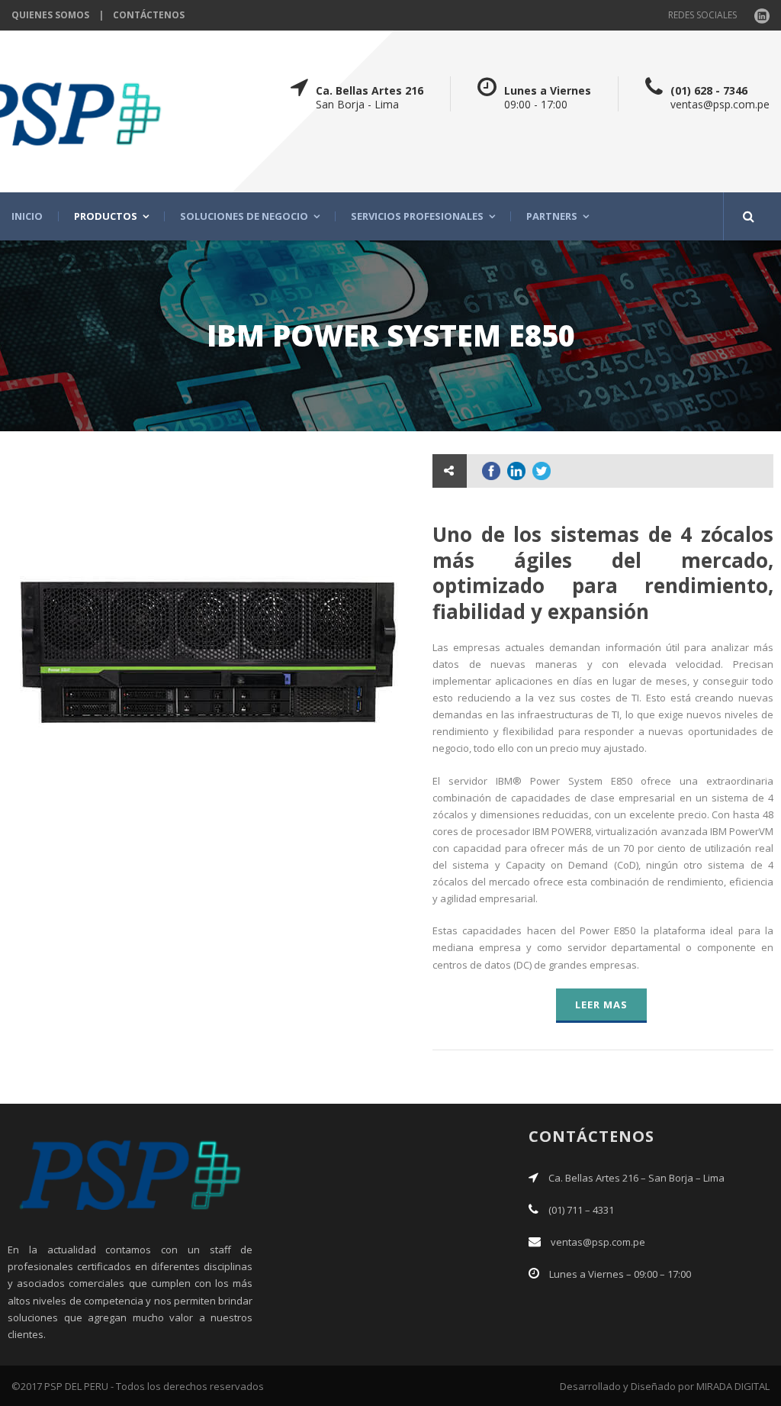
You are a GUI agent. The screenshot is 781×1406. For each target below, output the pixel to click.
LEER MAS (601, 1004)
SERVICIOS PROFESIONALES (417, 216)
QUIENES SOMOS (50, 14)
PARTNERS (551, 216)
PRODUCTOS (105, 216)
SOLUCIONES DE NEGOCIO (244, 216)
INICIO (27, 216)
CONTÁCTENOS (149, 14)
